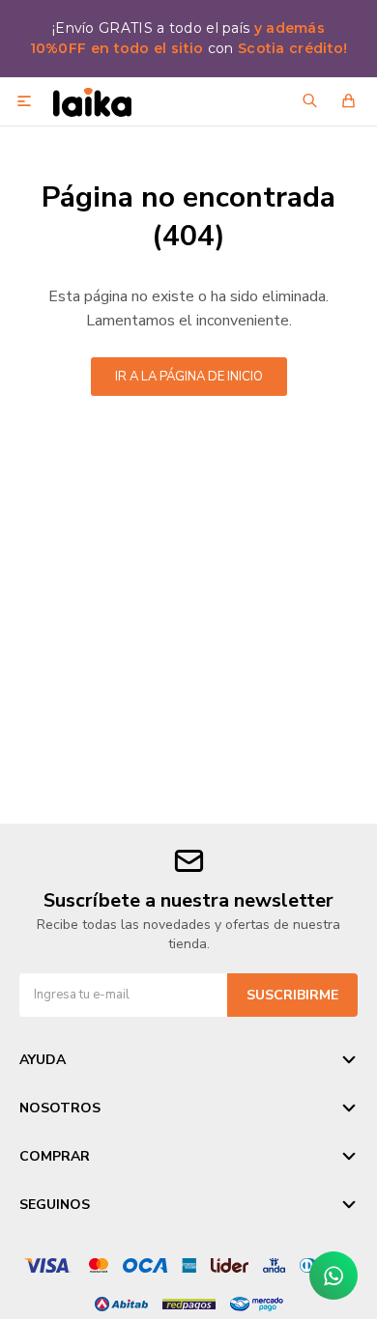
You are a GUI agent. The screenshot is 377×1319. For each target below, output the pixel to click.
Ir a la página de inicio (189, 376)
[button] (309, 101)
